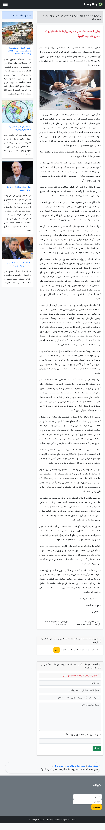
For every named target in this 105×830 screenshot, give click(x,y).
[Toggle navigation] (5, 4)
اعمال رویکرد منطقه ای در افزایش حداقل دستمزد (18, 189)
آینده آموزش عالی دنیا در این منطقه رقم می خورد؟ (20, 128)
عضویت (96, 807)
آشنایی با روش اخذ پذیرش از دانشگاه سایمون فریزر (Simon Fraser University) (19, 51)
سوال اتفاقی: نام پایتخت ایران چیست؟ (83, 734)
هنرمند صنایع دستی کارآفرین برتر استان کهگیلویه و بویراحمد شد (18, 264)
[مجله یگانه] (93, 4)
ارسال (96, 748)
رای (56, 650)
